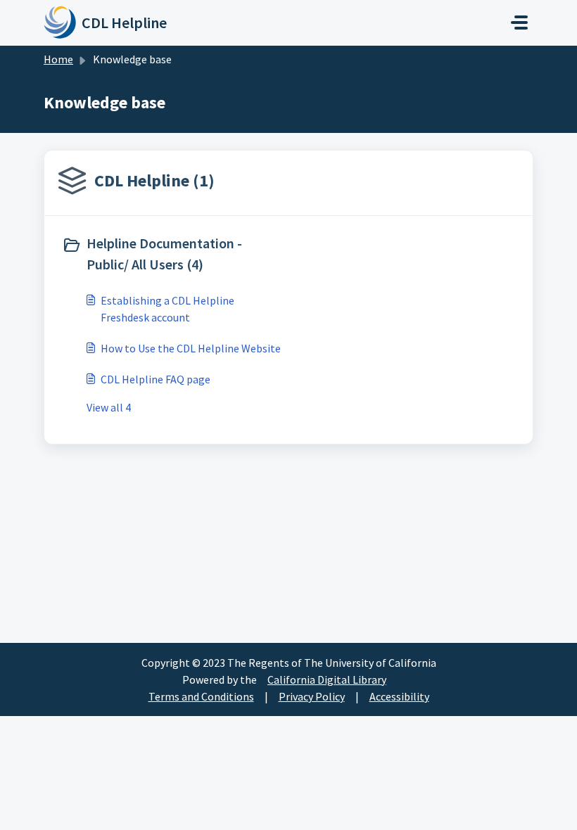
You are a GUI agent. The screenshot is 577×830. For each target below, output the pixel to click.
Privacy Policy (312, 696)
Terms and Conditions (201, 696)
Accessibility (399, 696)
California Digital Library (326, 679)
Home (58, 59)
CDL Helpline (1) (154, 180)
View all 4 (109, 407)
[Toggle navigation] (519, 22)
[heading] (172, 254)
